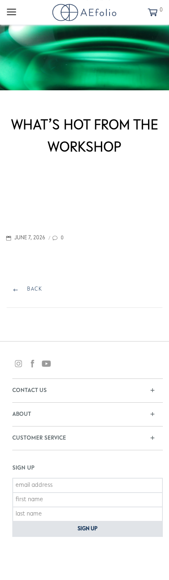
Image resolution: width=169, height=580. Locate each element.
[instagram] (18, 365)
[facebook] (32, 365)
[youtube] (46, 365)
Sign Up (88, 529)
